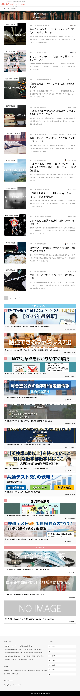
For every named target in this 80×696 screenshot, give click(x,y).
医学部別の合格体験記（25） (13, 649)
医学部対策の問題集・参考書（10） (34, 656)
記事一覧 (44, 670)
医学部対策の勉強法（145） (13, 656)
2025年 (53, 651)
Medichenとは (8, 670)
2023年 (53, 660)
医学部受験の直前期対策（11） (14, 652)
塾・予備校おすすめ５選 (11, 673)
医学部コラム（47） (11, 646)
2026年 (53, 647)
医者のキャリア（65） (11, 659)
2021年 (53, 670)
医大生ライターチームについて (12, 685)
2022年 (53, 665)
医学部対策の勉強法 (34, 670)
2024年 (53, 656)
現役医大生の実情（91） (28, 659)
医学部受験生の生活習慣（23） (35, 652)
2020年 (53, 674)
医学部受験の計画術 (20, 670)
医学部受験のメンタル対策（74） (34, 649)
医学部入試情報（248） (26, 646)
